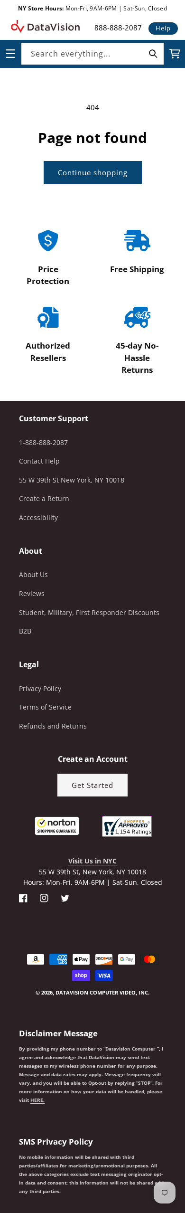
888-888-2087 (118, 27)
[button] (0, 1165)
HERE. (37, 1100)
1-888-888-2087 (43, 442)
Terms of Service (45, 706)
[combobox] (92, 54)
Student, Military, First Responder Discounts (89, 612)
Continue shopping (93, 172)
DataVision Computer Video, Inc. (102, 992)
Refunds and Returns (53, 725)
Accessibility (38, 517)
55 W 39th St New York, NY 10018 (71, 479)
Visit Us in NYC (92, 860)
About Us (33, 574)
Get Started (92, 785)
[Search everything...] (153, 53)
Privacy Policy (40, 688)
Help (163, 28)
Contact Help (39, 460)
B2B (25, 630)
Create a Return (44, 498)
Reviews (32, 593)
